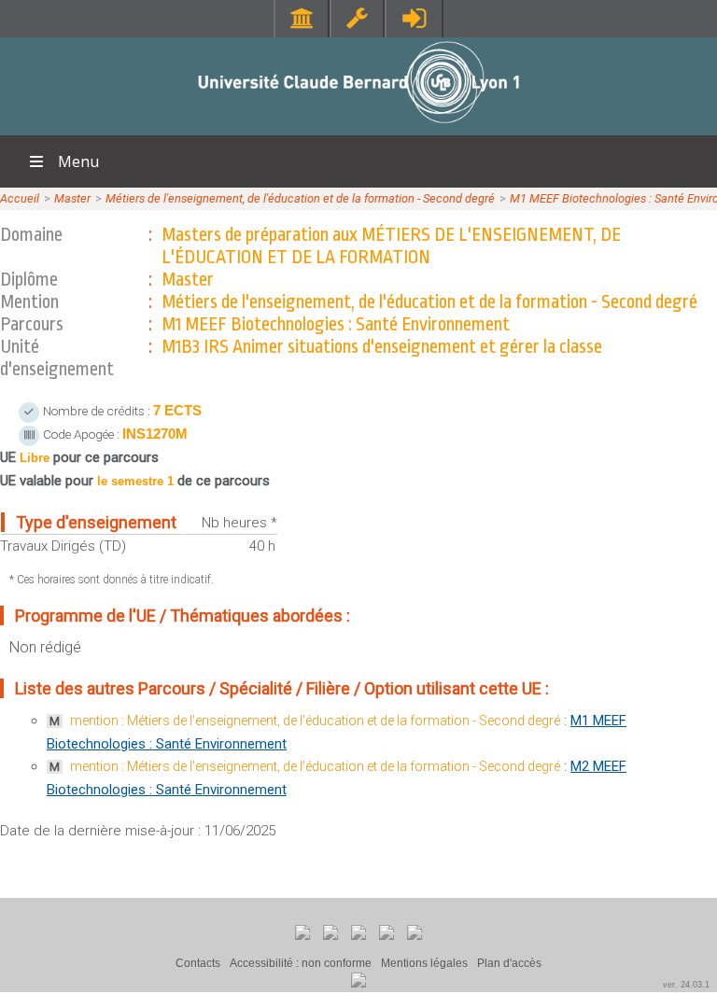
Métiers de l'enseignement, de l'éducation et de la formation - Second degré (300, 198)
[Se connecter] (414, 18)
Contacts (198, 963)
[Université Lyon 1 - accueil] (359, 125)
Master (72, 198)
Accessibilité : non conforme (301, 963)
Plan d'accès (509, 963)
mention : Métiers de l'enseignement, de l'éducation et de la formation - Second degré (315, 720)
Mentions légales (424, 963)
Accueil (19, 198)
